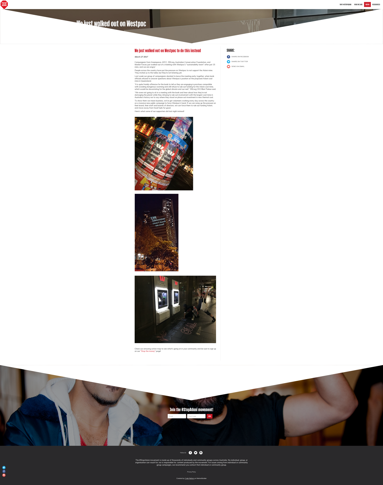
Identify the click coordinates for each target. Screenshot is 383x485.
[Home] (4, 5)
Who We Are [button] (358, 4)
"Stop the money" (147, 351)
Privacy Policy (191, 472)
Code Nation (189, 478)
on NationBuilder (200, 478)
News (367, 4)
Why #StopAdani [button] (345, 4)
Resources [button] (376, 4)
